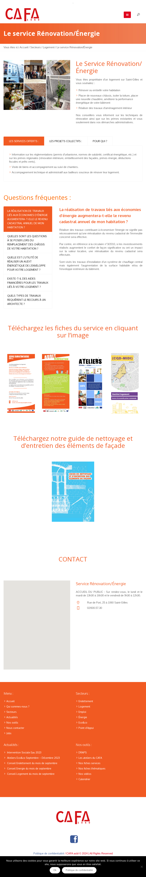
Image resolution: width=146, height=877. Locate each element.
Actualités (12, 717)
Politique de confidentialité (48, 853)
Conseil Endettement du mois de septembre (32, 763)
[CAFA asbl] (73, 817)
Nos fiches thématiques (92, 768)
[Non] (141, 866)
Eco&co (83, 722)
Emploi (82, 711)
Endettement (86, 701)
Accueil (24, 47)
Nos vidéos (85, 773)
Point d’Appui (86, 727)
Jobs (8, 733)
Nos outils (12, 722)
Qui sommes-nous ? (17, 706)
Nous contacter (15, 727)
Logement (48, 47)
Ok (54, 870)
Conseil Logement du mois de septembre (30, 773)
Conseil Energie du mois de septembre (29, 768)
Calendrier (84, 779)
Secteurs (35, 47)
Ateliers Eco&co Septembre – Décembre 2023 (33, 757)
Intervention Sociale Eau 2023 (24, 752)
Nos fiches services (89, 763)
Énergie (83, 717)
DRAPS (83, 752)
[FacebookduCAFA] (73, 839)
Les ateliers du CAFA (90, 757)
